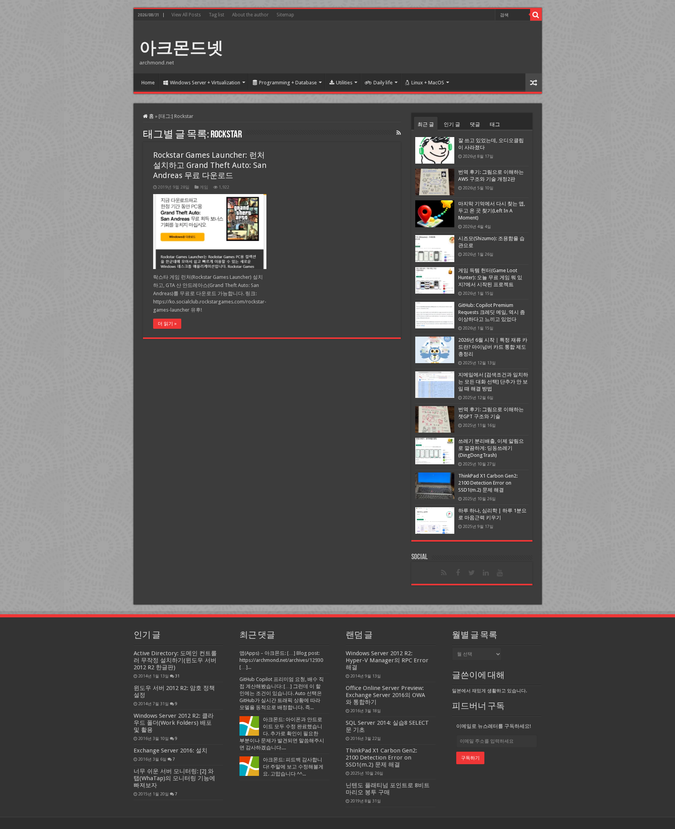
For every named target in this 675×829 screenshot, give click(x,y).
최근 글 (426, 124)
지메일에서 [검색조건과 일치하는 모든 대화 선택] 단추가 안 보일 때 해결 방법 (493, 382)
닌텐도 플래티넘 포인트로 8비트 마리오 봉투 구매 (388, 789)
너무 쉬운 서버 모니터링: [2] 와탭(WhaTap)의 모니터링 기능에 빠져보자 (174, 778)
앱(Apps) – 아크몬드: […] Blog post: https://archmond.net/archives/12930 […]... (281, 660)
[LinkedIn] (486, 573)
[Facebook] (458, 573)
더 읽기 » (167, 323)
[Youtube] (500, 573)
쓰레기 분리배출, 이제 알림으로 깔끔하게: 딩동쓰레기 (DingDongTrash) (491, 448)
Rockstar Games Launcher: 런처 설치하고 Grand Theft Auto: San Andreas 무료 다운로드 (209, 165)
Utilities (344, 83)
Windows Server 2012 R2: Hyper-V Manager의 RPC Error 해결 (387, 660)
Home (148, 83)
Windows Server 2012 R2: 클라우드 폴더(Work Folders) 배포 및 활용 (174, 722)
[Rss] (444, 573)
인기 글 (452, 124)
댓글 (475, 124)
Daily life (383, 83)
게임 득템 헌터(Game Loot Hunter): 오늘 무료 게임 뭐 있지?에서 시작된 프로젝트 (490, 277)
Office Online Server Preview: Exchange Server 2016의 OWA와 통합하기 (385, 695)
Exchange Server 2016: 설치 (170, 750)
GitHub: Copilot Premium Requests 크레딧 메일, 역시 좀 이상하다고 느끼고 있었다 (491, 312)
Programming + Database (288, 83)
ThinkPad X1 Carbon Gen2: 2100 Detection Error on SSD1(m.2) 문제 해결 (488, 483)
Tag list (216, 15)
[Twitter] (472, 573)
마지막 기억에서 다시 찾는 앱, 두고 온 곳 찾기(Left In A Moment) (491, 211)
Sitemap (285, 15)
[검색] (536, 15)
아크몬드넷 (181, 47)
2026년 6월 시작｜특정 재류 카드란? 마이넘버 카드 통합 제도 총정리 (492, 347)
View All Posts (186, 15)
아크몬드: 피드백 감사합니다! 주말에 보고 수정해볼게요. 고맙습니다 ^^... (293, 767)
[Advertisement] (394, 46)
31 (177, 676)
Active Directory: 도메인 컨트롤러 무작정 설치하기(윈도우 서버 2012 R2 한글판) (175, 660)
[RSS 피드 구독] (398, 133)
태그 (495, 124)
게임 (204, 187)
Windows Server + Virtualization (205, 83)
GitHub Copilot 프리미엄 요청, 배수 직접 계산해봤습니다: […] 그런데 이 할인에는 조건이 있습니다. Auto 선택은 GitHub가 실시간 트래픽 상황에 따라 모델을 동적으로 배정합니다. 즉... (281, 693)
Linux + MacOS (427, 83)
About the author (250, 15)
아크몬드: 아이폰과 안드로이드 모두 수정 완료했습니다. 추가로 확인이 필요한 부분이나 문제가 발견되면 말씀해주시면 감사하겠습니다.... (281, 734)
